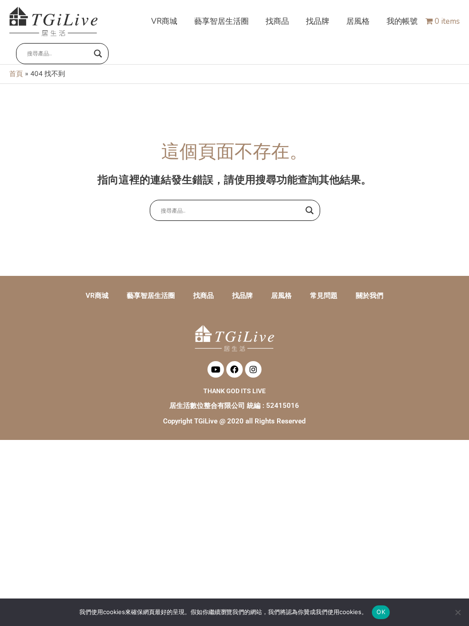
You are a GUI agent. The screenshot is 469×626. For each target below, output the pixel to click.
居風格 (281, 295)
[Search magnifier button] (98, 53)
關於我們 (369, 295)
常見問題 (324, 295)
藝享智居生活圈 (151, 295)
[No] (457, 612)
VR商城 (97, 295)
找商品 (203, 295)
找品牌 (242, 295)
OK (380, 611)
